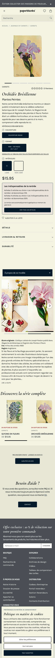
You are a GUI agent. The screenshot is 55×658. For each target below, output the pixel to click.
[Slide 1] (8, 83)
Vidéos (32, 566)
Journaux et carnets (19, 26)
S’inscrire (46, 546)
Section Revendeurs (38, 592)
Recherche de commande (9, 563)
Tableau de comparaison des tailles (40, 571)
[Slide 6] (46, 83)
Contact (27, 504)
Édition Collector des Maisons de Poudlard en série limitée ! (24, 4)
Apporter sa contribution (9, 598)
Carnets (33, 26)
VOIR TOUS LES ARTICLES (27, 210)
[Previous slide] (5, 305)
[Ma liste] (44, 11)
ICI (45, 495)
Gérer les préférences (27, 639)
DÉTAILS (6, 227)
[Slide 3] (23, 83)
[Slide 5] (39, 83)
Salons (32, 597)
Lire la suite (6, 383)
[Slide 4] (31, 83)
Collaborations (36, 558)
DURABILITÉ (8, 246)
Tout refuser (27, 646)
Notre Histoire (9, 584)
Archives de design (37, 562)
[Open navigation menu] (4, 11)
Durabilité (7, 592)
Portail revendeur (37, 588)
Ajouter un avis (27, 461)
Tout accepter (27, 653)
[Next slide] (49, 305)
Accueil (5, 26)
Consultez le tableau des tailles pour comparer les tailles (25, 154)
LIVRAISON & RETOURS (13, 237)
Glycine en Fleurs (11, 434)
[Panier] (50, 11)
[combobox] (27, 272)
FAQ (4, 558)
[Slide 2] (15, 83)
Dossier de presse (11, 588)
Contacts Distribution (39, 601)
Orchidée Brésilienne (42, 434)
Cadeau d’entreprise (38, 584)
